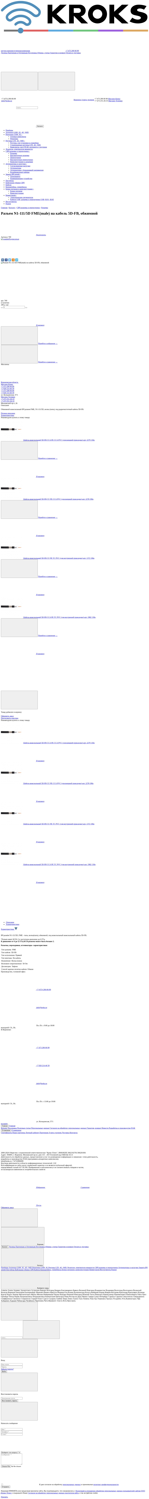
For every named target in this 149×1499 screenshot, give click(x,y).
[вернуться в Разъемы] (18, 126)
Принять (4, 1497)
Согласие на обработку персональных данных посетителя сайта (53, 1493)
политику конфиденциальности (106, 1484)
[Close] (19, 700)
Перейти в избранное (48, 343)
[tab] (10, 922)
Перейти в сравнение (48, 362)
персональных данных (72, 1484)
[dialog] (74, 805)
